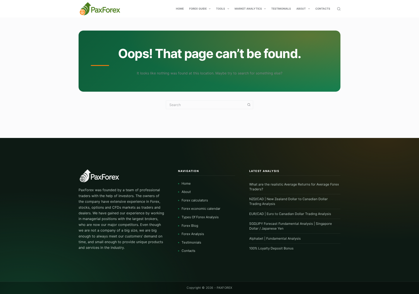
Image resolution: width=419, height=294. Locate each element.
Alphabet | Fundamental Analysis (275, 238)
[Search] (338, 8)
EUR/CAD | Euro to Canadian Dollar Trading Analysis (290, 214)
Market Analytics (248, 8)
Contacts (322, 8)
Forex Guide (198, 8)
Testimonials (281, 8)
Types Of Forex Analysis (200, 217)
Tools (220, 8)
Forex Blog (190, 226)
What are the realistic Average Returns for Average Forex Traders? (294, 186)
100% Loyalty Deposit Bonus (271, 248)
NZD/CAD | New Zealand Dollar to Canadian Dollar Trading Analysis (288, 201)
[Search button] (249, 105)
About (301, 8)
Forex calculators (195, 200)
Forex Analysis (193, 234)
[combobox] (205, 104)
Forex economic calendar (201, 208)
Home (180, 8)
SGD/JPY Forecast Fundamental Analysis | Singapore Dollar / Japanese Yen (290, 226)
